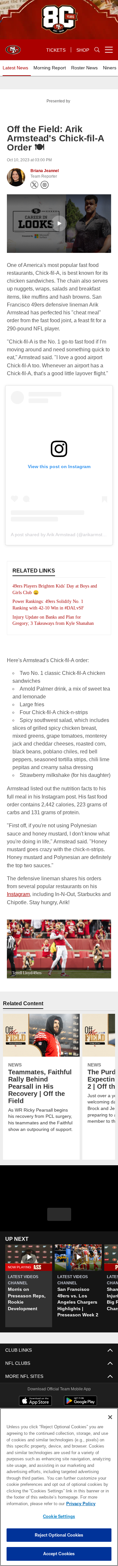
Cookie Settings (59, 1516)
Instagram (96, 892)
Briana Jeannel (44, 170)
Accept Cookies (59, 1553)
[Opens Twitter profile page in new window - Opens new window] (34, 185)
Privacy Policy (28, 1503)
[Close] (110, 1417)
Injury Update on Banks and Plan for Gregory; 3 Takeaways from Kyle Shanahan (49, 623)
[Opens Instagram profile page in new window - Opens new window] (45, 185)
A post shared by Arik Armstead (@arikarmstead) (61, 534)
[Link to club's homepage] (13, 47)
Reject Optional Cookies (59, 1535)
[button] (59, 223)
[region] (59, 1487)
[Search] (97, 49)
